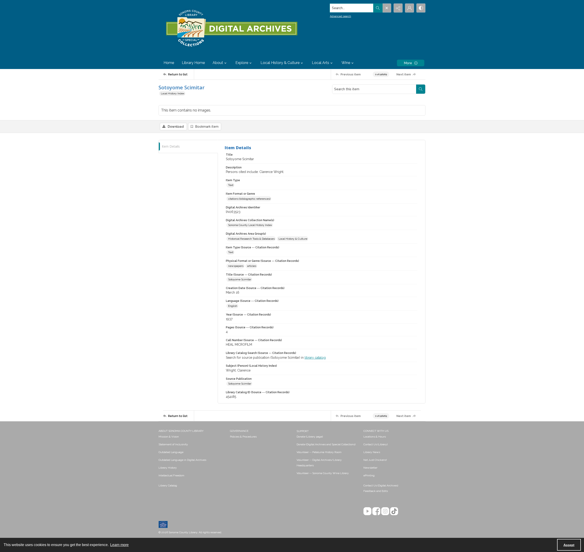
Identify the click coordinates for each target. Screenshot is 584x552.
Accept (568, 545)
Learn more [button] (119, 545)
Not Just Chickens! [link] (375, 460)
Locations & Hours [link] (374, 436)
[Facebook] (376, 511)
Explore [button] (241, 63)
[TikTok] (394, 511)
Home (169, 63)
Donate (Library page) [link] (310, 436)
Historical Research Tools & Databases (251, 238)
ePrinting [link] (369, 475)
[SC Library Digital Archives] (231, 28)
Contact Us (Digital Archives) (380, 485)
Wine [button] (346, 63)
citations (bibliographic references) (249, 198)
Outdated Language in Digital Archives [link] (182, 460)
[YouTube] (367, 511)
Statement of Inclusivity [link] (173, 444)
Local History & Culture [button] (280, 63)
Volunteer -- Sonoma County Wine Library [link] (323, 473)
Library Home (193, 63)
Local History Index (172, 93)
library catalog (315, 357)
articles (251, 266)
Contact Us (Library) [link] (375, 444)
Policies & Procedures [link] (243, 436)
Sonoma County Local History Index (250, 225)
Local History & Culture (293, 238)
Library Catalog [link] (168, 485)
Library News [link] (371, 452)
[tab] (188, 146)
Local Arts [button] (320, 63)
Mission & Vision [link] (169, 436)
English (232, 306)
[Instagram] (385, 511)
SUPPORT (303, 431)
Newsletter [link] (370, 467)
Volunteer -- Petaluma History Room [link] (319, 452)
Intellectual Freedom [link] (171, 475)
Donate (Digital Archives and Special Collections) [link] (326, 444)
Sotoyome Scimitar (239, 279)
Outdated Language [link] (171, 452)
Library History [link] (168, 467)
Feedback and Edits (375, 491)
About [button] (218, 63)
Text (230, 185)
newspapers (235, 266)
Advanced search (340, 16)
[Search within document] (420, 89)
